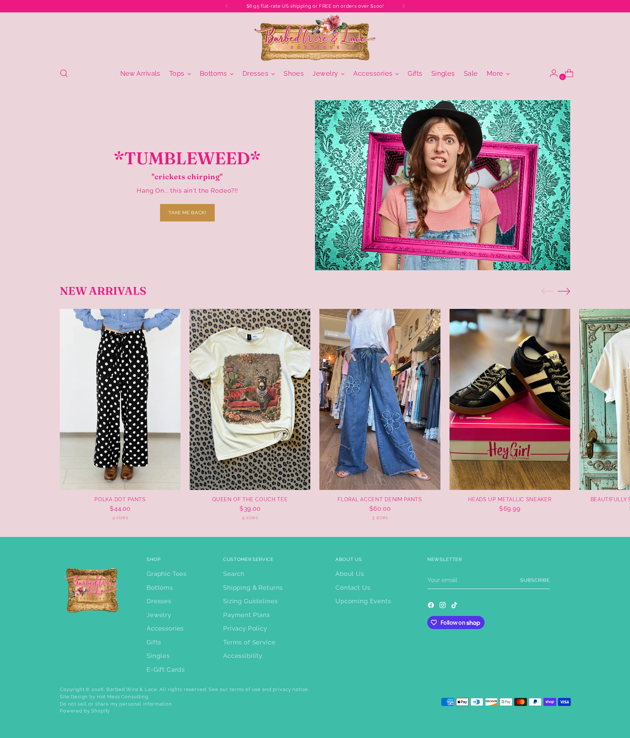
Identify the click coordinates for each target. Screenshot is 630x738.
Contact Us (352, 587)
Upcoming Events (363, 601)
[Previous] (227, 6)
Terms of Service (249, 642)
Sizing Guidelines (250, 601)
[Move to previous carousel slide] (547, 291)
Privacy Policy (245, 628)
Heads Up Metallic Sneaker (509, 499)
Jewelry (159, 615)
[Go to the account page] (551, 73)
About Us (349, 573)
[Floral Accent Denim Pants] (379, 399)
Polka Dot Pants (119, 499)
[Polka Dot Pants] (120, 399)
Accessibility (242, 655)
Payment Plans (246, 615)
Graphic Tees (167, 573)
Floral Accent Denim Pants (380, 499)
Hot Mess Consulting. (123, 696)
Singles (158, 655)
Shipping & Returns (253, 587)
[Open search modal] (64, 73)
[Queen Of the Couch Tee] (250, 399)
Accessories (165, 628)
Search (234, 573)
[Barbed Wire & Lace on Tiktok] (455, 606)
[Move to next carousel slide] (564, 291)
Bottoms (160, 587)
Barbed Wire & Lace (131, 689)
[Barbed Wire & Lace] (315, 37)
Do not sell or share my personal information (116, 704)
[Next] (404, 6)
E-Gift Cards (166, 669)
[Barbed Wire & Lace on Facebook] (431, 606)
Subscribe (535, 580)
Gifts (154, 642)
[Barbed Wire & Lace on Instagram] (443, 606)
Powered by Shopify (85, 711)
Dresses (159, 601)
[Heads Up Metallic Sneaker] (510, 399)
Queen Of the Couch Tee (250, 499)
